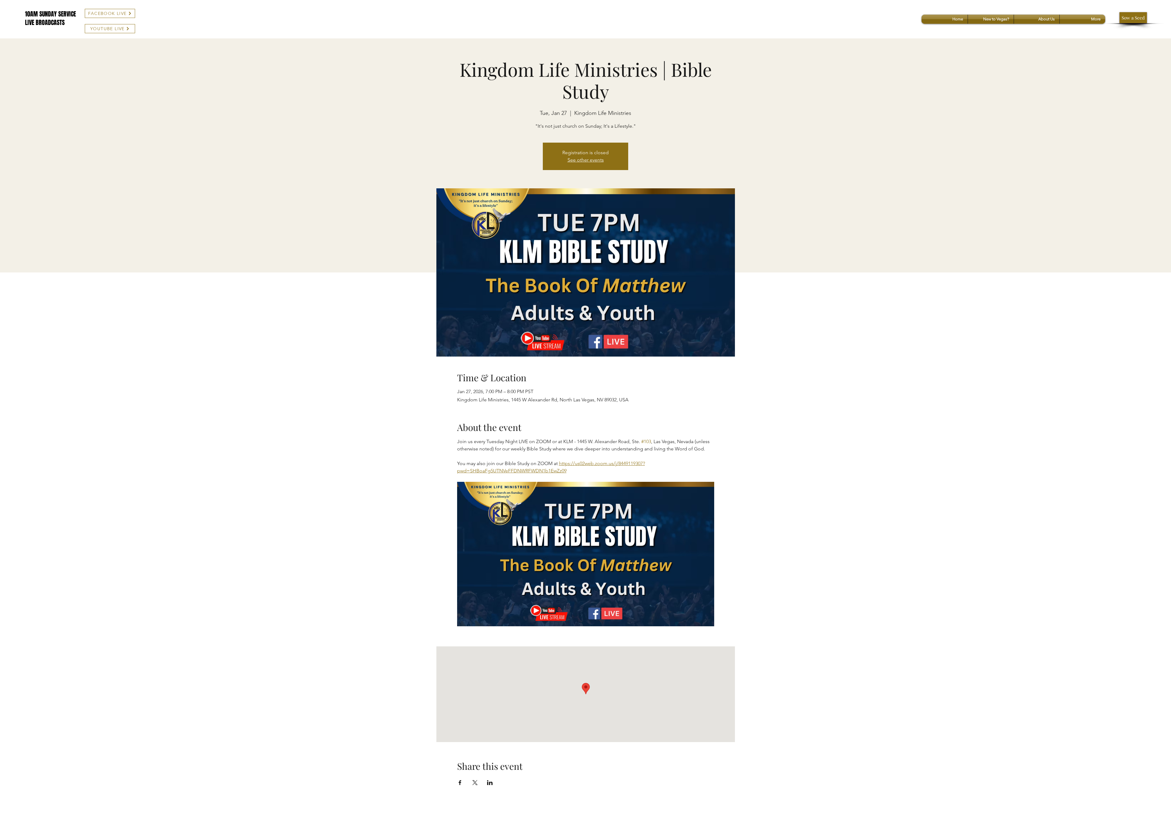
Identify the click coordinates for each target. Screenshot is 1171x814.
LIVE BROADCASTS (45, 22)
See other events (586, 160)
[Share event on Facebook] (460, 782)
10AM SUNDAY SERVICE (50, 14)
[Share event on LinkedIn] (490, 782)
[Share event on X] (475, 782)
